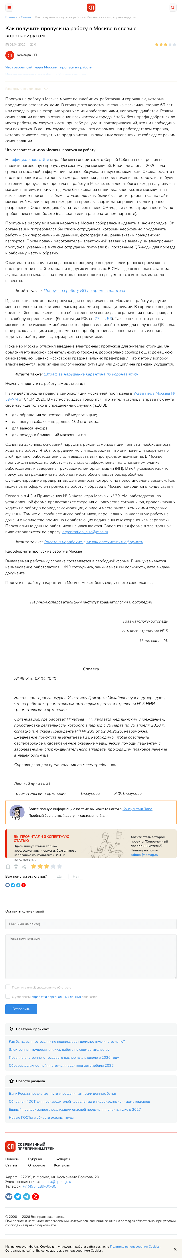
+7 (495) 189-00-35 (39, 1186)
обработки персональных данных (56, 997)
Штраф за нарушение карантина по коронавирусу (91, 374)
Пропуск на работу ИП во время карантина (84, 290)
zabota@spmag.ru (144, 855)
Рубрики (35, 1159)
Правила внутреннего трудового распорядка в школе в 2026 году (64, 1057)
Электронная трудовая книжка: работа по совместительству (59, 1049)
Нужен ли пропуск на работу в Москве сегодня (45, 74)
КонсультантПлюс (137, 809)
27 (97, 318)
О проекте (36, 1165)
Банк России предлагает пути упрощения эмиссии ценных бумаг (63, 1093)
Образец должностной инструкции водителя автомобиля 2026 (61, 1065)
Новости (12, 1159)
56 (109, 318)
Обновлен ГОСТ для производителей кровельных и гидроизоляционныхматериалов (79, 1101)
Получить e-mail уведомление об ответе (41, 987)
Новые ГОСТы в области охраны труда (41, 1117)
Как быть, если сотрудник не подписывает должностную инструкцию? (67, 1041)
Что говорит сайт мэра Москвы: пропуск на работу (48, 67)
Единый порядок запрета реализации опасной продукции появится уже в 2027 (75, 1109)
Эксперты (62, 1159)
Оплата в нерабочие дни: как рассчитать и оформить (93, 542)
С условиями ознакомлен (55, 997)
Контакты (62, 1165)
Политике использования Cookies (135, 1246)
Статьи (11, 1165)
